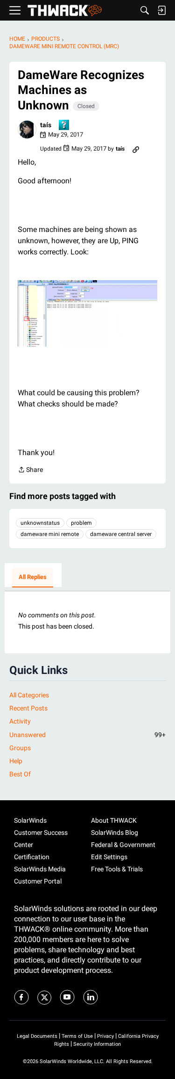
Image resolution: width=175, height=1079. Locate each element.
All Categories (29, 695)
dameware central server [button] (121, 534)
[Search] (144, 10)
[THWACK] (64, 10)
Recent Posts (28, 708)
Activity (20, 721)
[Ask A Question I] (64, 125)
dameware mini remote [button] (50, 534)
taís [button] (45, 125)
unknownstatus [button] (40, 523)
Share (30, 470)
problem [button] (81, 523)
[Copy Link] (135, 149)
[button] (27, 129)
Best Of (20, 774)
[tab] (32, 577)
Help (15, 761)
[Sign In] (161, 10)
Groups (20, 748)
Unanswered (87, 735)
